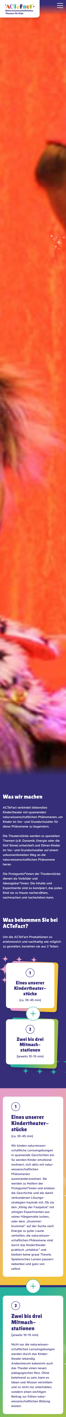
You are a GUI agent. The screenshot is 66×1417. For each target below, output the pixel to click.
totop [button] (59, 1410)
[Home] (20, 9)
